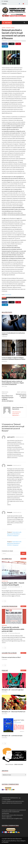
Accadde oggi (5, 581)
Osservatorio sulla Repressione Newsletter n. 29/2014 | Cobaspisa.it (14, 533)
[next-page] (5, 601)
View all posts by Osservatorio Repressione (16, 413)
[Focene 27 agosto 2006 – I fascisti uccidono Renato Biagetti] (14, 570)
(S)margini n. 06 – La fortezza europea (12, 735)
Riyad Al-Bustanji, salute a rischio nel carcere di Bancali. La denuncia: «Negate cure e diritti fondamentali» (13, 383)
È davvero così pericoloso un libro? (11, 657)
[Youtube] (23, 3)
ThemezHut (5, 842)
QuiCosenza (8, 294)
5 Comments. (23, 40)
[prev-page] (3, 601)
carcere (3, 27)
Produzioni (4, 625)
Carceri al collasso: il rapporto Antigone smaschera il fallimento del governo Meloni (13, 358)
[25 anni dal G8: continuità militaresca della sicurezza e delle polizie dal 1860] (14, 616)
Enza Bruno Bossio (19, 297)
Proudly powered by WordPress (9, 840)
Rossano (4, 298)
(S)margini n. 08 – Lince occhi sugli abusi (12, 690)
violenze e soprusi (10, 27)
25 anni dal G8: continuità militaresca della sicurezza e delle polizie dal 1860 (13, 629)
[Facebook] (19, 3)
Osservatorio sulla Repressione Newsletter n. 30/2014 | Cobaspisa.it (14, 543)
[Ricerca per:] (14, 553)
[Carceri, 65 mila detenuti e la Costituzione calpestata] (14, 323)
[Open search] (24, 22)
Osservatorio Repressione (14, 40)
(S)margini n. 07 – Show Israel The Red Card (13, 711)
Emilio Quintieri (10, 297)
